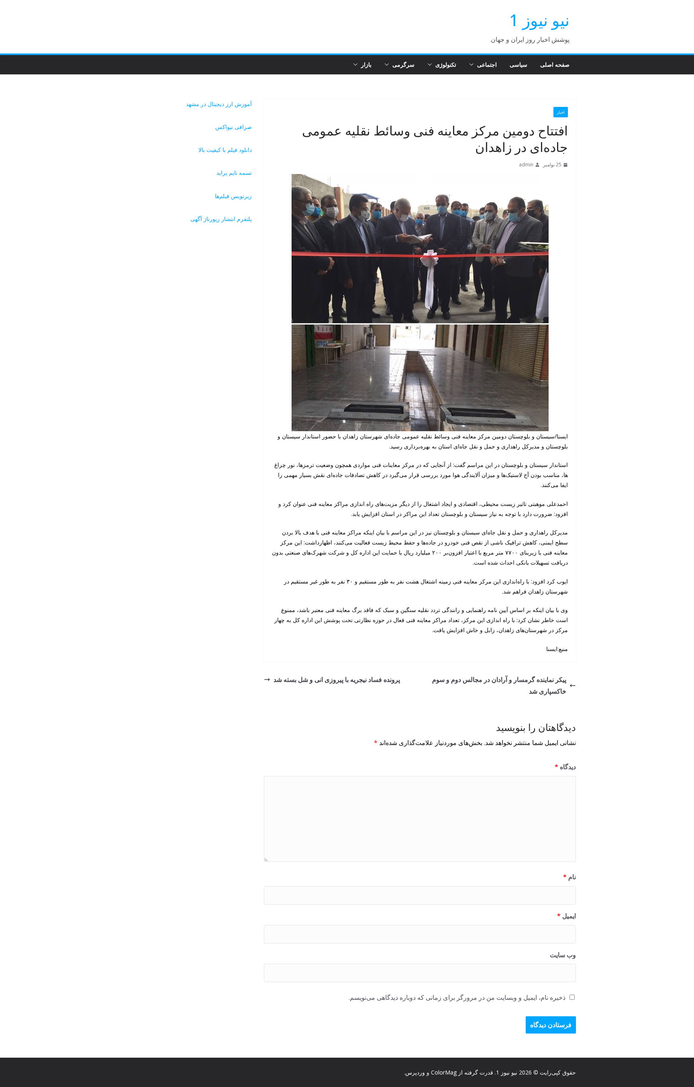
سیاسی (518, 64)
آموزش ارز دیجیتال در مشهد (219, 104)
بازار (366, 64)
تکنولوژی (445, 64)
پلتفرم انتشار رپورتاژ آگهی (221, 219)
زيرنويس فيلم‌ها (233, 196)
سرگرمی (403, 64)
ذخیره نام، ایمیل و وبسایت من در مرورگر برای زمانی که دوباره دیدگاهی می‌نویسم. (457, 997)
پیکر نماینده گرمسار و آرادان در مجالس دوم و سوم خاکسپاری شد (499, 685)
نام (569, 876)
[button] (473, 64)
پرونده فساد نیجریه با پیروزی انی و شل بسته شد (337, 679)
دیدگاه (565, 766)
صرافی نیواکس (233, 127)
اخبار (561, 112)
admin (526, 164)
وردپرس (415, 1072)
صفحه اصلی (554, 64)
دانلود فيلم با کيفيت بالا (225, 150)
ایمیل (566, 915)
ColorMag (444, 1072)
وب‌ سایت (563, 954)
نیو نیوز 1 (539, 20)
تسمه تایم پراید (234, 172)
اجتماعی (487, 64)
